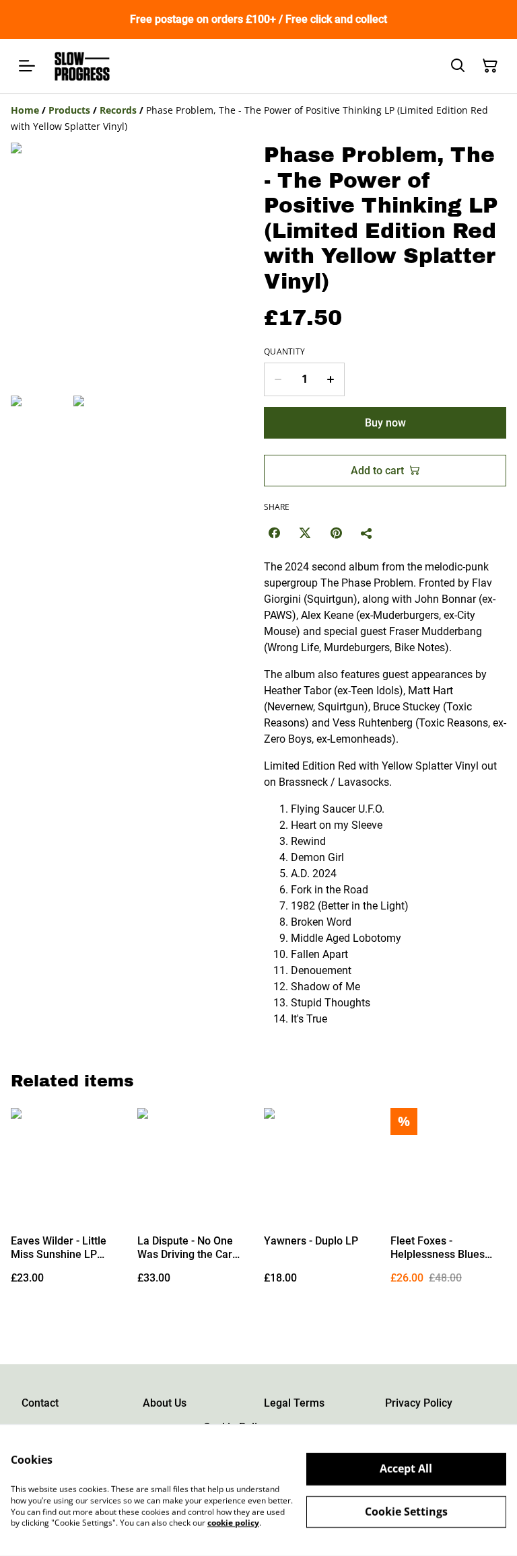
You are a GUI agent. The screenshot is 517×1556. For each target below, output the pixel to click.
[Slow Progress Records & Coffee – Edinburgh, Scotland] (82, 66)
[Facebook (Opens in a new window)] (274, 533)
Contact (40, 1403)
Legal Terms (294, 1403)
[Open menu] (27, 66)
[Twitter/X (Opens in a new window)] (305, 533)
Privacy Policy (418, 1403)
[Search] (458, 66)
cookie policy (233, 1522)
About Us (164, 1403)
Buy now (385, 422)
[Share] (367, 533)
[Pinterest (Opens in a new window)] (336, 533)
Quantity (284, 352)
